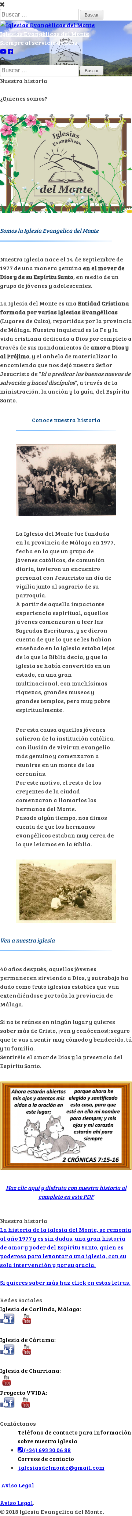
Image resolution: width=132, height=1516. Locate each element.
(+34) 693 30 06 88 (47, 1450)
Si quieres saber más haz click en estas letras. (65, 1282)
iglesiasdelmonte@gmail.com (61, 1467)
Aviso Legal (17, 1485)
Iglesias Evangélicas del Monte (44, 33)
